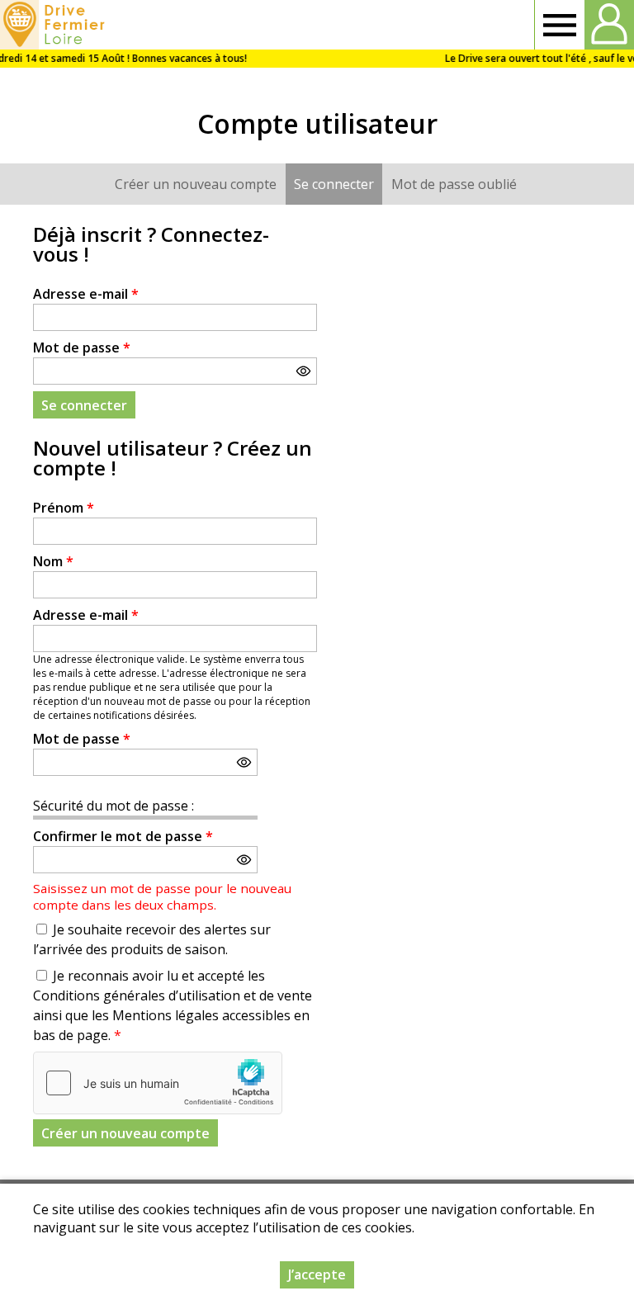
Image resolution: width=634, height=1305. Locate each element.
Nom (53, 561)
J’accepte (317, 1274)
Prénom (63, 508)
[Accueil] (55, 25)
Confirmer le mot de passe (123, 836)
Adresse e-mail (86, 294)
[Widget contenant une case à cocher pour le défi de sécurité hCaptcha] (157, 1083)
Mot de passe (81, 347)
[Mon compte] (609, 25)
